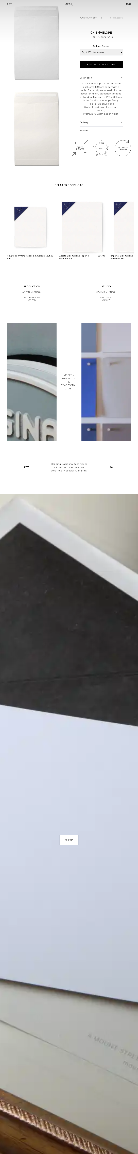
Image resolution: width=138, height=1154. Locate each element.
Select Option (101, 46)
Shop (69, 840)
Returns (84, 130)
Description (86, 78)
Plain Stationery (88, 18)
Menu (69, 4)
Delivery (84, 122)
